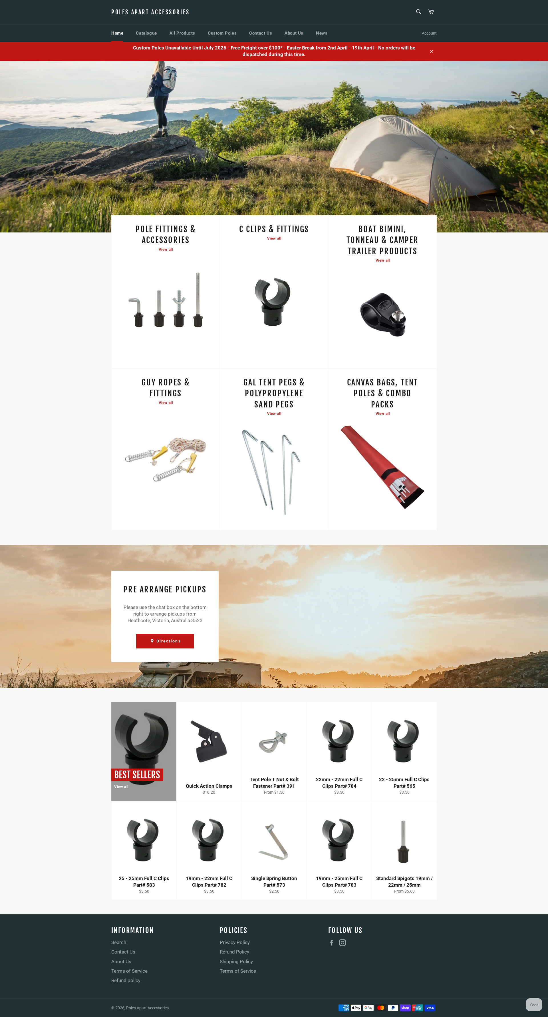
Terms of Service (129, 971)
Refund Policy (234, 952)
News (321, 33)
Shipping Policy (236, 961)
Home (117, 33)
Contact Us (260, 33)
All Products (182, 33)
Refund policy (125, 980)
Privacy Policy (235, 942)
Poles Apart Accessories (150, 12)
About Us (294, 33)
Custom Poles (222, 33)
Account (429, 33)
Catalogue (146, 33)
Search (118, 942)
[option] (274, 146)
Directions (168, 641)
